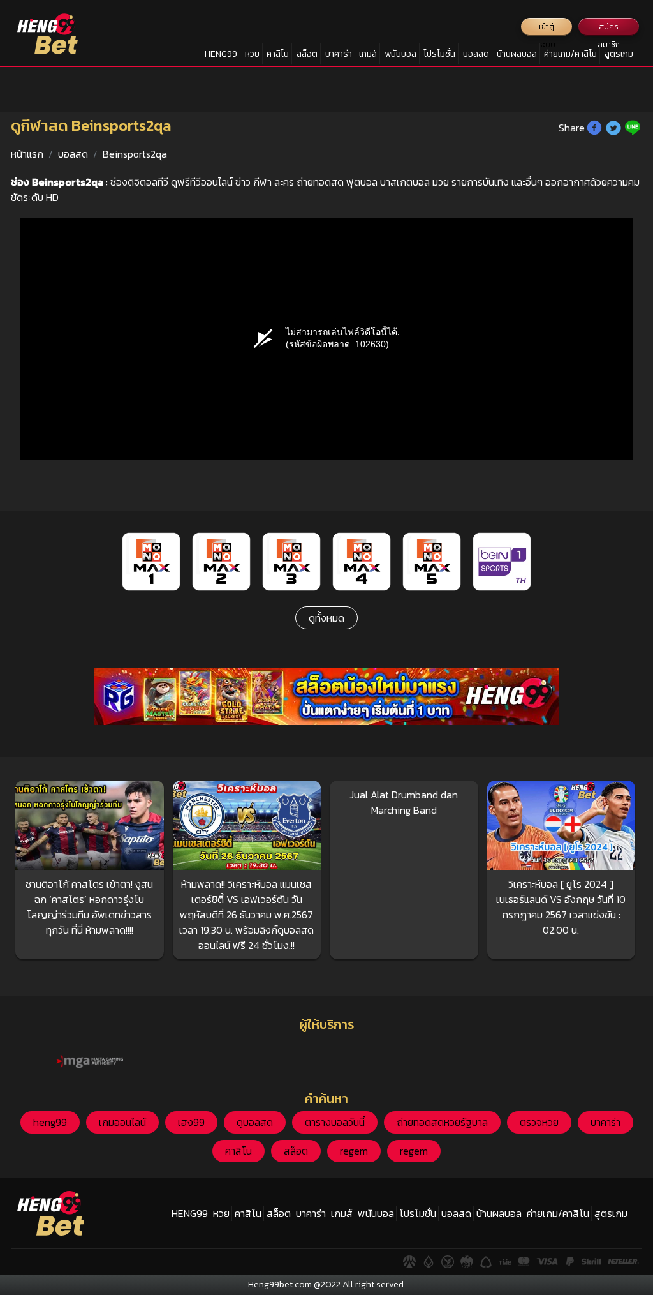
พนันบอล (400, 54)
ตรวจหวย (539, 1122)
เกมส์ (368, 54)
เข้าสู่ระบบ (546, 28)
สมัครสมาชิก (609, 28)
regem (354, 1150)
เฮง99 (191, 1122)
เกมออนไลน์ (122, 1122)
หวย (252, 54)
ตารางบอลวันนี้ (335, 1122)
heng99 (50, 1122)
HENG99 (221, 54)
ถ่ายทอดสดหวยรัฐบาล (442, 1122)
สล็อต (307, 54)
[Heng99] (47, 33)
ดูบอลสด (255, 1122)
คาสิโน (278, 54)
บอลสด (476, 54)
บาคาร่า (338, 54)
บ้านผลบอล (517, 54)
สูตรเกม (619, 54)
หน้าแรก (27, 153)
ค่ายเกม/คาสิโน (570, 54)
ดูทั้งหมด (326, 617)
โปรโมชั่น (439, 54)
